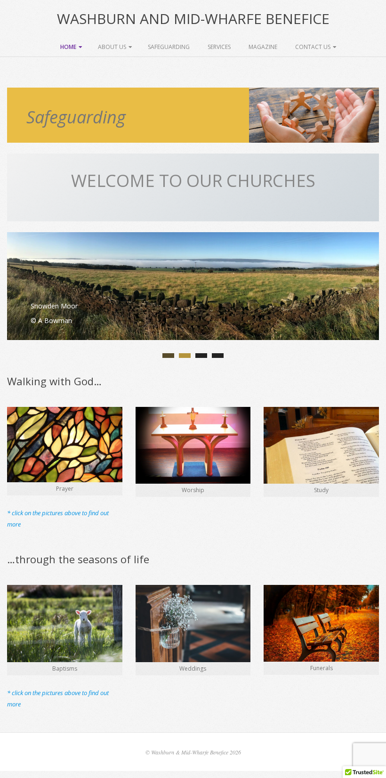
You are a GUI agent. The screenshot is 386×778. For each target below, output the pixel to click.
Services (219, 47)
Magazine (263, 47)
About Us (112, 47)
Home (68, 47)
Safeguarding (169, 47)
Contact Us (312, 47)
